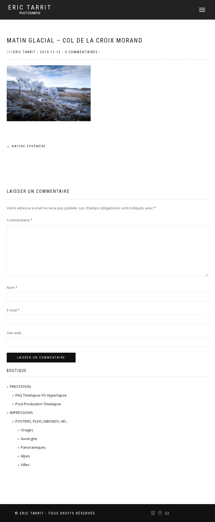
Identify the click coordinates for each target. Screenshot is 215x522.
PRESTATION (20, 386)
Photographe (30, 13)
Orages (27, 429)
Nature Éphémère (26, 146)
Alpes (25, 455)
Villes (25, 464)
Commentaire (19, 220)
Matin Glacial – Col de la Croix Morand (74, 40)
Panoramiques (33, 447)
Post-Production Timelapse (38, 403)
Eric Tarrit (30, 7)
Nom (12, 287)
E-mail (13, 310)
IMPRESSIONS (21, 412)
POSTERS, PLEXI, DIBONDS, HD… (42, 421)
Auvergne (29, 438)
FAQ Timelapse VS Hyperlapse (41, 395)
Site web (14, 332)
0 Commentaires (81, 52)
